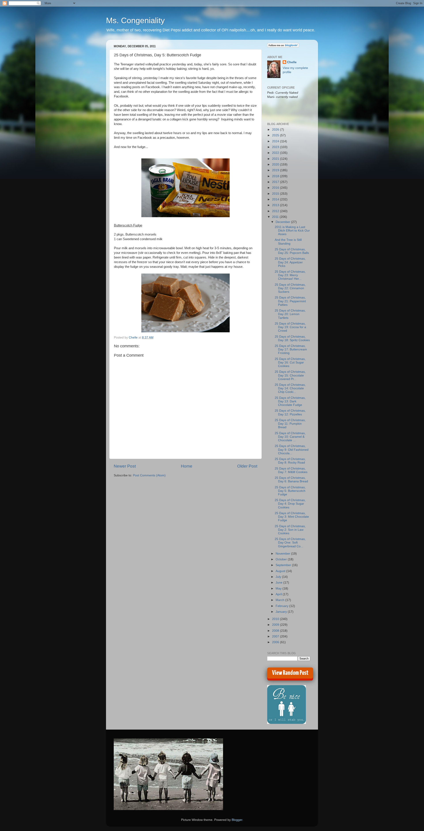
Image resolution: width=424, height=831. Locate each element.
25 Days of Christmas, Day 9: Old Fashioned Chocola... (292, 449)
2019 (276, 170)
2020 (276, 164)
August (281, 571)
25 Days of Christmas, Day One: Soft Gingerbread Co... (290, 542)
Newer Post (125, 466)
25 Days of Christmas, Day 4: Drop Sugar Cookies (290, 503)
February (282, 606)
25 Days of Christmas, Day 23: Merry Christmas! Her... (290, 275)
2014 (276, 199)
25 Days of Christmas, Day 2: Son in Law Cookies (290, 530)
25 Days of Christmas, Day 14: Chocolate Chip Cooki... (290, 388)
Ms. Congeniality (135, 20)
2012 (276, 211)
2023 (276, 147)
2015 (276, 193)
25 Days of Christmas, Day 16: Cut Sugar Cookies (290, 362)
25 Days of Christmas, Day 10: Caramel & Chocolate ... (290, 437)
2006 (276, 642)
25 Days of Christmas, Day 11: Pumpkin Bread (290, 423)
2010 (276, 619)
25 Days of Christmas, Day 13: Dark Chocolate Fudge (290, 401)
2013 (276, 205)
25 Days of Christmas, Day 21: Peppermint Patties (290, 301)
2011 (276, 217)
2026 (276, 129)
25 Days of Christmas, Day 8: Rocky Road (290, 460)
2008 (276, 630)
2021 (276, 158)
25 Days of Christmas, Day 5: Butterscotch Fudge (290, 491)
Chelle (292, 62)
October (282, 559)
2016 (276, 187)
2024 (276, 141)
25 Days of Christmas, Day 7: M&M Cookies (291, 470)
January (282, 611)
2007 (276, 636)
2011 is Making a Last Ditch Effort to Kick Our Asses (292, 230)
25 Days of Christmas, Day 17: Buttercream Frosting (291, 349)
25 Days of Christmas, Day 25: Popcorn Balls (292, 251)
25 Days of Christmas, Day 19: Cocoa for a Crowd (290, 327)
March (280, 600)
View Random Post (290, 673)
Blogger (237, 819)
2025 (276, 135)
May (279, 588)
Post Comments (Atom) (149, 475)
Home (186, 466)
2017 (276, 182)
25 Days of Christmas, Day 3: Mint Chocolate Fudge (292, 517)
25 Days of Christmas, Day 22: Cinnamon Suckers (290, 288)
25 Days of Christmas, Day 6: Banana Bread (291, 479)
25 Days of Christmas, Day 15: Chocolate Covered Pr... (290, 375)
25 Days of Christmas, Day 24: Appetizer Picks (290, 262)
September (284, 565)
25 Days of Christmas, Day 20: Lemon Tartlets (290, 314)
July (279, 576)
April (279, 594)
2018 (276, 176)
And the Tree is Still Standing (288, 241)
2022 (276, 152)
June (279, 582)
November (283, 553)
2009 (276, 624)
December (283, 222)
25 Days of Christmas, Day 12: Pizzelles (290, 412)
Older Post (247, 466)
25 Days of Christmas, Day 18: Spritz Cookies (292, 338)
